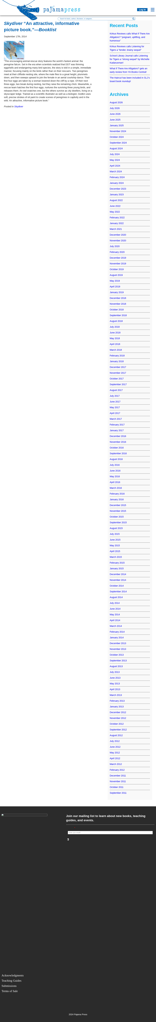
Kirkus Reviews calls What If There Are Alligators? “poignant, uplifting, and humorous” (130, 37)
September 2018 (118, 315)
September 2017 (118, 384)
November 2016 (118, 442)
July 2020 (115, 246)
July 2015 (115, 534)
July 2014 (115, 603)
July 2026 (115, 108)
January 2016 (117, 499)
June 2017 (115, 401)
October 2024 (117, 137)
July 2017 (115, 396)
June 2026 (115, 114)
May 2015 (115, 545)
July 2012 (115, 741)
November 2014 (118, 580)
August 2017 (116, 390)
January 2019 (117, 292)
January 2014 (117, 637)
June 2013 (115, 677)
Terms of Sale (10, 991)
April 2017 (115, 413)
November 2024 (118, 131)
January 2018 (117, 361)
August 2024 (116, 148)
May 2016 (115, 476)
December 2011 (118, 775)
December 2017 (118, 367)
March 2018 (116, 350)
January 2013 (117, 706)
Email (71, 828)
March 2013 (116, 695)
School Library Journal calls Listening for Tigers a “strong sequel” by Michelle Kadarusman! (129, 59)
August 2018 (116, 321)
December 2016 (118, 436)
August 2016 (116, 459)
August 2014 (116, 597)
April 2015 (115, 551)
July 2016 (115, 465)
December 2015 (118, 505)
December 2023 (118, 188)
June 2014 (115, 608)
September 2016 (118, 453)
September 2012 (118, 729)
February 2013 (117, 700)
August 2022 (116, 200)
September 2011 (118, 793)
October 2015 (117, 516)
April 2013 (115, 689)
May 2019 (115, 280)
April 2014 (115, 620)
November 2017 (118, 373)
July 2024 (115, 154)
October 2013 (117, 654)
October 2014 (117, 585)
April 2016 (115, 482)
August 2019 (116, 275)
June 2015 (115, 539)
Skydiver (18, 106)
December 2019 (118, 257)
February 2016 (117, 493)
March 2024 (116, 171)
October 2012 (117, 723)
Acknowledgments (13, 975)
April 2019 (115, 286)
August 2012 (116, 735)
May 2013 (115, 683)
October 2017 (117, 378)
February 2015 (117, 562)
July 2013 (115, 672)
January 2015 (117, 568)
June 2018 (115, 332)
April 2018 (115, 344)
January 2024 (117, 183)
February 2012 (117, 770)
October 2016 (117, 447)
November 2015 (118, 511)
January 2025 (117, 125)
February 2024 (117, 177)
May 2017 (115, 407)
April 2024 (115, 165)
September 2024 (118, 142)
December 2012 (118, 712)
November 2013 (118, 649)
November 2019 (118, 263)
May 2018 (115, 338)
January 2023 (117, 194)
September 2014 (118, 591)
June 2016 (115, 470)
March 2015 (116, 557)
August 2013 (116, 666)
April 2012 (115, 758)
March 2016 (116, 488)
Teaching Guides (11, 980)
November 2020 (118, 240)
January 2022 (117, 223)
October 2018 (117, 309)
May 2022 (115, 211)
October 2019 (117, 269)
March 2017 (116, 419)
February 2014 (117, 631)
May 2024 (115, 160)
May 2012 (115, 752)
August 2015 (116, 528)
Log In (142, 9)
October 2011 (116, 787)
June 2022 (115, 206)
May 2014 (115, 614)
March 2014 (116, 626)
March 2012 (116, 764)
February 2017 (117, 424)
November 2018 (118, 303)
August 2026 (116, 102)
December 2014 (118, 574)
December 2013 (118, 643)
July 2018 (115, 327)
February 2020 (117, 252)
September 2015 (118, 522)
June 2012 (115, 747)
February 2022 (117, 217)
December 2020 (118, 234)
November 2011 (118, 781)
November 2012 (118, 718)
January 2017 (117, 430)
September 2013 (118, 660)
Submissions (9, 985)
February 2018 (117, 355)
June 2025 (115, 119)
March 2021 (116, 229)
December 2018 (118, 298)
